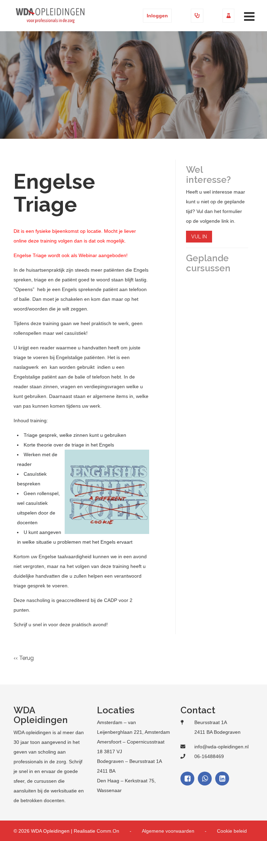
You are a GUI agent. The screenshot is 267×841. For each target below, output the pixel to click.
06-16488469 (209, 756)
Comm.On (108, 831)
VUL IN (199, 236)
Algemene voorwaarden (168, 831)
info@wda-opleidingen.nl (221, 746)
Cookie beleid (232, 831)
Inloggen (157, 15)
